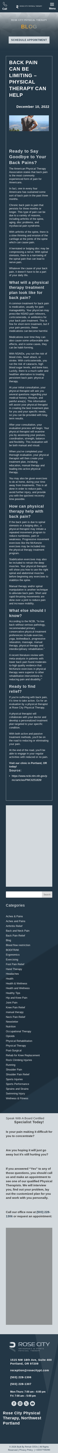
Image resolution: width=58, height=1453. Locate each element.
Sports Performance (17, 1084)
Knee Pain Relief (15, 1007)
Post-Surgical (13, 1050)
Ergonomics (13, 954)
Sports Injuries (14, 1079)
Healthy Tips (13, 993)
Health (9, 978)
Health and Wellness (18, 988)
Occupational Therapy (18, 1031)
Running (10, 1064)
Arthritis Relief (14, 926)
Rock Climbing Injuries (19, 1060)
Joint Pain (11, 1002)
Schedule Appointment (29, 40)
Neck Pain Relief (15, 1017)
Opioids (10, 1036)
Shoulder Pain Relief (17, 1074)
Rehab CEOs (31, 1446)
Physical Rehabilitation (19, 1040)
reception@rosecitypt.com (29, 1370)
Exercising (12, 959)
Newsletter (12, 1021)
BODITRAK (12, 950)
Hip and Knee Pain (16, 997)
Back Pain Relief (15, 935)
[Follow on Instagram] (20, 1403)
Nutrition (11, 1026)
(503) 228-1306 (20, 1377)
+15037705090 (42, 1450)
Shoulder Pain (14, 1069)
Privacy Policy (26, 1450)
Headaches (12, 973)
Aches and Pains (15, 921)
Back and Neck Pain (17, 930)
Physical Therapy (16, 1045)
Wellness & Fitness (17, 1098)
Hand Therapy (14, 969)
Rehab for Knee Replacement (23, 1055)
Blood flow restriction (18, 945)
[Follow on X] (26, 1403)
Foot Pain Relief (15, 964)
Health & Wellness (16, 983)
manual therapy (15, 1012)
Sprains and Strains (17, 1088)
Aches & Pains (14, 916)
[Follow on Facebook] (13, 1403)
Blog (8, 940)
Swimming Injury (15, 1093)
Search (47, 894)
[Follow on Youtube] (32, 1403)
